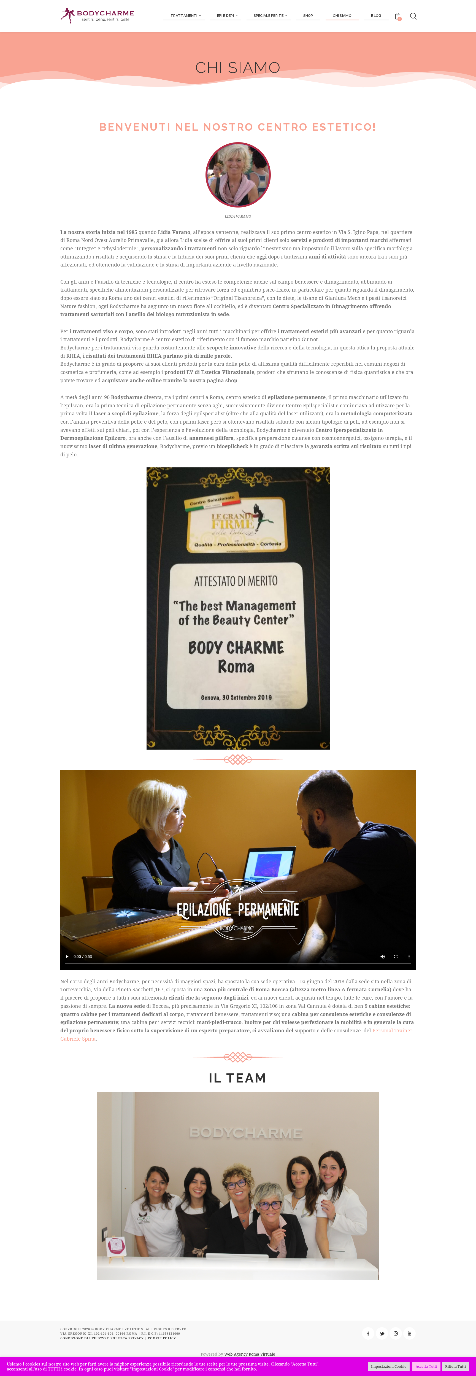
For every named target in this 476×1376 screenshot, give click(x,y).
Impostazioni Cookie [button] (388, 1366)
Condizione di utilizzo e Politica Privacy (102, 1338)
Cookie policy (162, 1338)
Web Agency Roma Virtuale (249, 1354)
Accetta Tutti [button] (426, 1366)
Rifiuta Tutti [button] (455, 1366)
